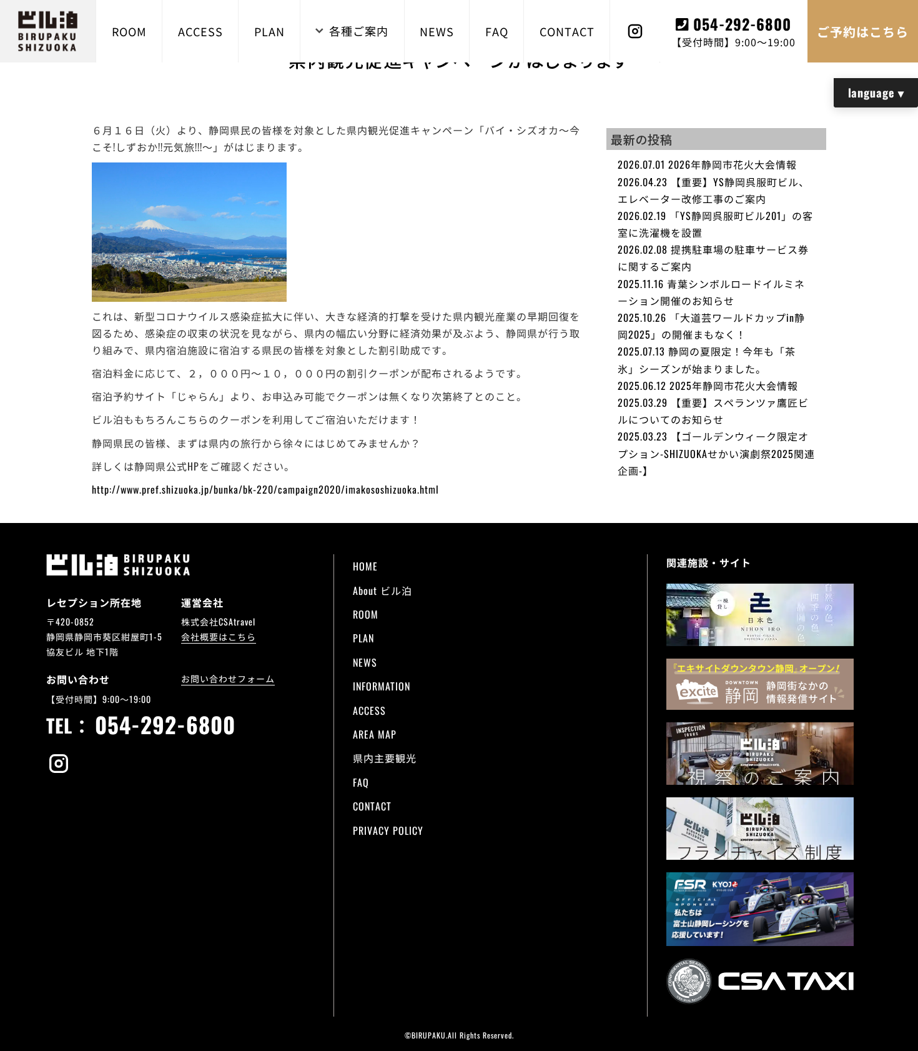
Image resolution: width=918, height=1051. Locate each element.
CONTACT (567, 31)
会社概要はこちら (218, 636)
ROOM (129, 31)
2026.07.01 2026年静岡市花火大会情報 (707, 164)
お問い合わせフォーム (228, 678)
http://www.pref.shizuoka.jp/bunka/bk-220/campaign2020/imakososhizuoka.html (265, 489)
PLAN (269, 31)
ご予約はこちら (863, 31)
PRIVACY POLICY (388, 830)
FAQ (496, 31)
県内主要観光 (385, 757)
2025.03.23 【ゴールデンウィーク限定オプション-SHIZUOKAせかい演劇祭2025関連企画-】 (716, 453)
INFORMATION (381, 686)
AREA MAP (375, 734)
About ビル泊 (382, 590)
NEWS (437, 31)
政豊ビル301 (579, 657)
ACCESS (200, 31)
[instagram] (58, 765)
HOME (365, 566)
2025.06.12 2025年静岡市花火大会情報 (708, 385)
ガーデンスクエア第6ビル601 (516, 628)
